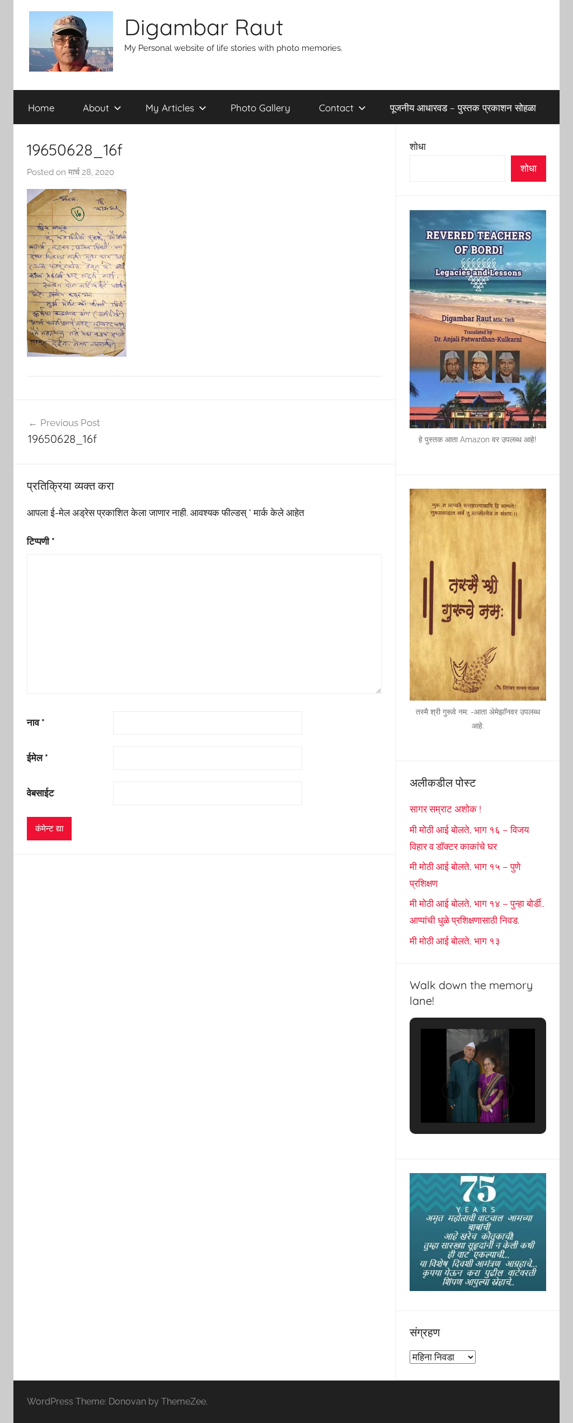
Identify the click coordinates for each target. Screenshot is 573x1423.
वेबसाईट (40, 792)
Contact (336, 108)
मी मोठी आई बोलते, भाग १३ (455, 941)
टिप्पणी (41, 541)
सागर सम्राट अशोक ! (445, 809)
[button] (452, 1090)
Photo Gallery (260, 108)
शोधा (418, 146)
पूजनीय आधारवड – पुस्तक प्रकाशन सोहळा (463, 108)
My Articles (169, 108)
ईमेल (37, 757)
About (96, 108)
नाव (36, 722)
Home (41, 108)
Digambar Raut (204, 27)
